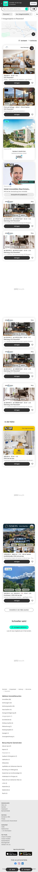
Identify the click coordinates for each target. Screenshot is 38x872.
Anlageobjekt (12, 689)
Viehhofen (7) (6, 759)
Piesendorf (6, 14)
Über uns (3, 805)
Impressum (4, 809)
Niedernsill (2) (6, 790)
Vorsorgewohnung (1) (8, 736)
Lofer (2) (4, 783)
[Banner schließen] (1, 3)
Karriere (3, 807)
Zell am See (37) (6, 746)
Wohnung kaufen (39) (8, 706)
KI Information (7, 830)
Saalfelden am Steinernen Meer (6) (12, 766)
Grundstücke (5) (6, 719)
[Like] (32, 83)
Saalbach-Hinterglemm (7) (9, 756)
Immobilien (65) (6, 699)
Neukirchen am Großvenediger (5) (12, 773)
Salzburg (20, 689)
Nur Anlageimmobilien (22, 14)
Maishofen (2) (6, 786)
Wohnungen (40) (7, 703)
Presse (3, 819)
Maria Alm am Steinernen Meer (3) (11, 780)
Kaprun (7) (5, 749)
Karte (13, 869)
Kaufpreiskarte (5, 840)
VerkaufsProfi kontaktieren (19, 194)
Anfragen (17, 83)
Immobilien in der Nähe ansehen (19, 610)
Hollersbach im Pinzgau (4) (9, 776)
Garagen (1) (5, 733)
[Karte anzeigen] (19, 29)
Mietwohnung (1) (6, 726)
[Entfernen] (11, 14)
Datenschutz (5, 829)
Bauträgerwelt (5, 842)
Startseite (4, 689)
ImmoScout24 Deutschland (9, 821)
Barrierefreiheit (5, 811)
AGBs (3, 827)
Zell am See (28, 689)
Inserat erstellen (5, 838)
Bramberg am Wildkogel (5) (10, 769)
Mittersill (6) (5, 763)
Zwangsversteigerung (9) (9, 713)
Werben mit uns (5, 844)
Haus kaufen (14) (6, 709)
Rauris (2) (4, 793)
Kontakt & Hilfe (5, 817)
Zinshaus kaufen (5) (7, 723)
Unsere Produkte (6, 836)
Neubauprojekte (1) (7, 729)
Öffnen (33, 3)
